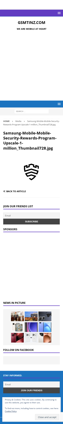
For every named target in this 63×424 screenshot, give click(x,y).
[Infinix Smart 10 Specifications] (44, 327)
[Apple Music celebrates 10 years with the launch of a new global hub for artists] (31, 316)
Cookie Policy (11, 411)
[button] (58, 12)
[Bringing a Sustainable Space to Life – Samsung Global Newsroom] (17, 316)
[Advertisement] (31, 66)
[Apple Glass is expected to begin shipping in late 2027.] (44, 316)
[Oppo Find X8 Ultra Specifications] (44, 338)
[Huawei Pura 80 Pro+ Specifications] (17, 338)
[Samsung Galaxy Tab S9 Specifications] (31, 327)
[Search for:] (31, 111)
